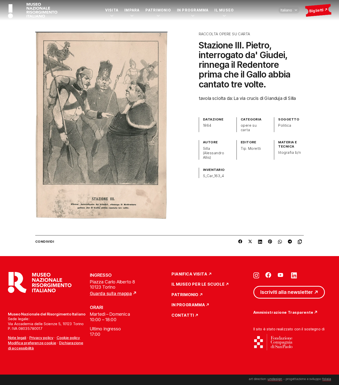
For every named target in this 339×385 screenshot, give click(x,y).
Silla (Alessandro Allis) (213, 153)
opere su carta (249, 127)
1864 (207, 125)
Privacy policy (41, 337)
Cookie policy (68, 337)
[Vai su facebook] (268, 275)
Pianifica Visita (189, 274)
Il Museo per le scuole (198, 284)
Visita (111, 10)
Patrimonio (158, 10)
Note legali (17, 337)
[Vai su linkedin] (294, 275)
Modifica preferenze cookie (32, 343)
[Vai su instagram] (256, 275)
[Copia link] (301, 241)
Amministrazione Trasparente (283, 312)
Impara (131, 10)
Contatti (182, 315)
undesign (275, 379)
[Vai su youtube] (281, 275)
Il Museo (224, 10)
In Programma (193, 10)
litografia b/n (289, 152)
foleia (326, 379)
